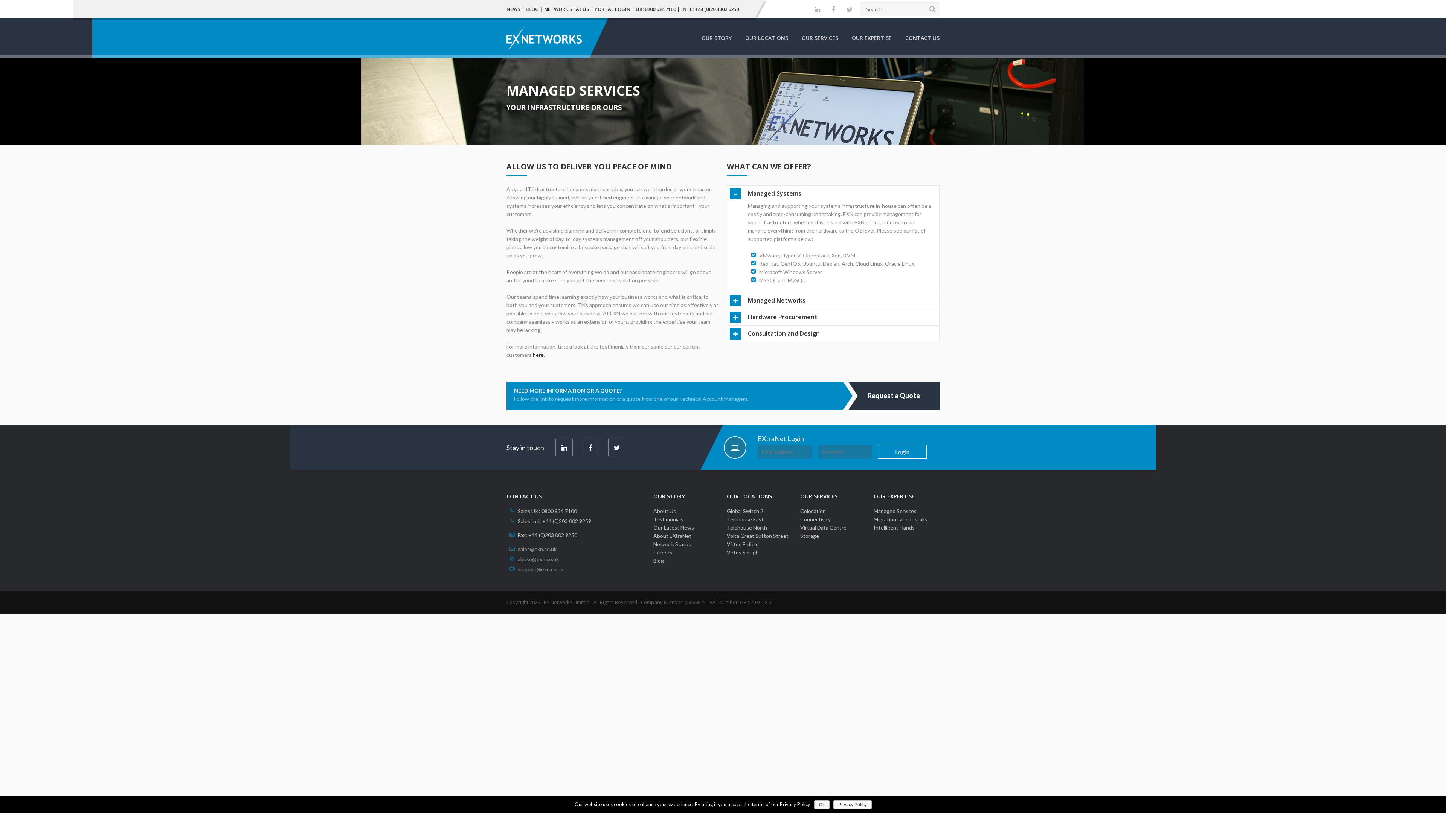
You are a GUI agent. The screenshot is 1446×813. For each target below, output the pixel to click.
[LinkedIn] (817, 9)
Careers (662, 552)
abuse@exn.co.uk (538, 559)
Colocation (813, 511)
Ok (822, 804)
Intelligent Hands (894, 527)
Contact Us (922, 37)
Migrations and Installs (900, 519)
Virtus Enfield (743, 544)
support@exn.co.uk (540, 569)
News (513, 9)
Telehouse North (747, 527)
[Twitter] (850, 9)
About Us (664, 511)
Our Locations (766, 37)
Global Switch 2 (745, 511)
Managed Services (895, 511)
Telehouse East (745, 519)
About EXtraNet (672, 536)
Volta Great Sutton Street (758, 536)
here (538, 355)
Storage (809, 536)
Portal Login (612, 9)
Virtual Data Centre (823, 527)
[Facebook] (833, 9)
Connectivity (815, 519)
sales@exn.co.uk (537, 549)
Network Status (566, 9)
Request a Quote (894, 395)
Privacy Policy (852, 804)
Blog (532, 9)
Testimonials (668, 519)
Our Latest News (673, 527)
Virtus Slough (743, 552)
